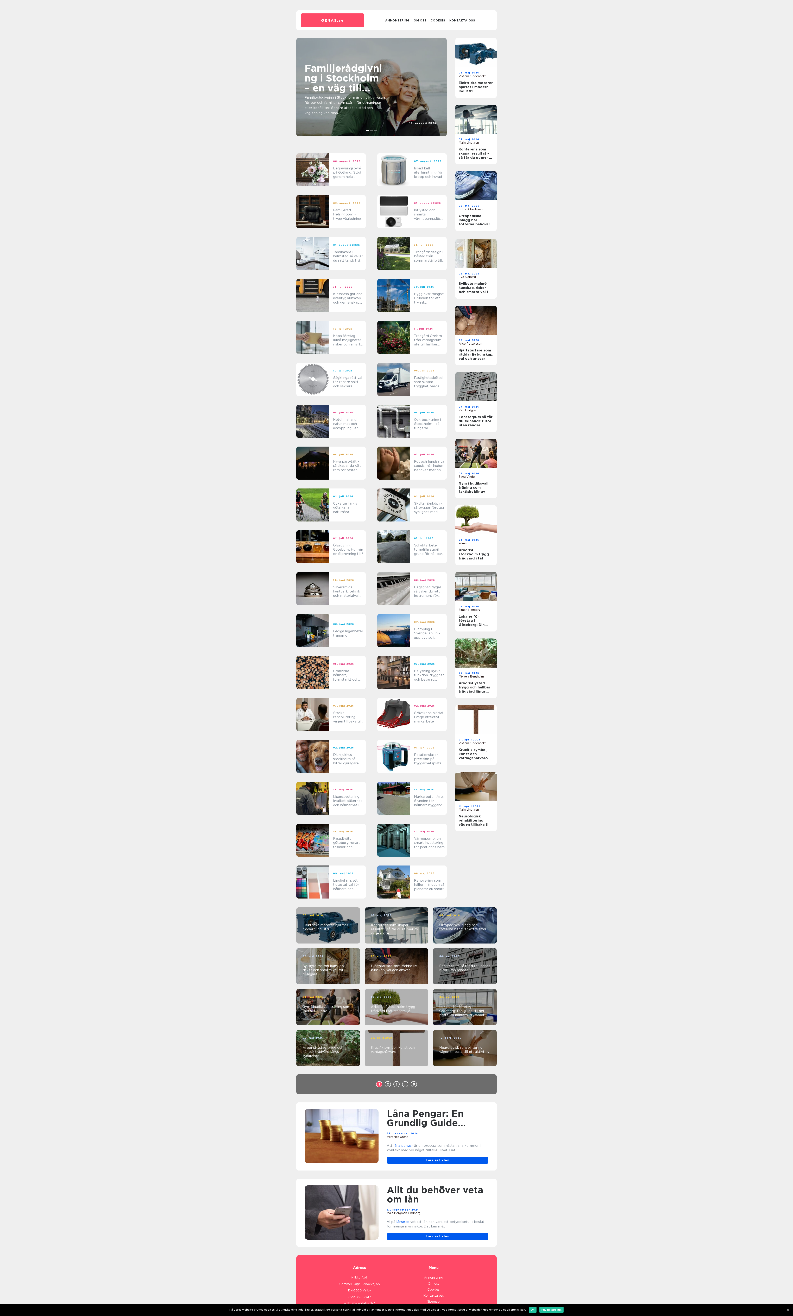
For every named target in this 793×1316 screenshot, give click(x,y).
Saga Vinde (467, 476)
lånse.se (402, 1222)
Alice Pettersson (470, 343)
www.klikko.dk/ (363, 1303)
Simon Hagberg (470, 609)
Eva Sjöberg (467, 276)
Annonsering (397, 20)
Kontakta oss (462, 20)
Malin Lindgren (469, 142)
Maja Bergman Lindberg (403, 1213)
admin (463, 543)
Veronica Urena (397, 1137)
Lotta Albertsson (424, 126)
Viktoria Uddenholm (473, 76)
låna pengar (403, 1146)
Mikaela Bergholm (471, 676)
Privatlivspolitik (551, 1309)
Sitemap (433, 1301)
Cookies (438, 20)
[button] (367, 130)
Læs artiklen (437, 1160)
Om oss (420, 20)
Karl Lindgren (468, 410)
